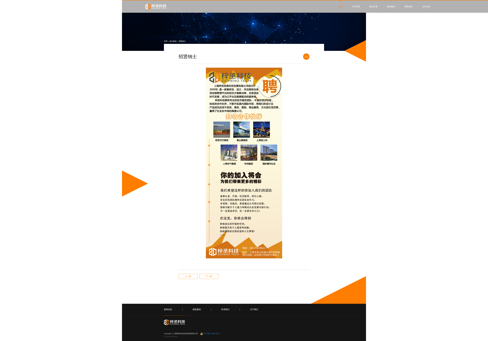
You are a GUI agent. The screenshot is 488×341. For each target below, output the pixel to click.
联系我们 (225, 309)
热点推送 (173, 41)
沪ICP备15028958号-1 (211, 334)
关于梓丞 (356, 6)
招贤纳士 (182, 41)
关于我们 (254, 309)
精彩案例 (391, 6)
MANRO (174, 337)
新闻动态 (409, 6)
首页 (340, 6)
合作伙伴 (426, 6)
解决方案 (373, 6)
